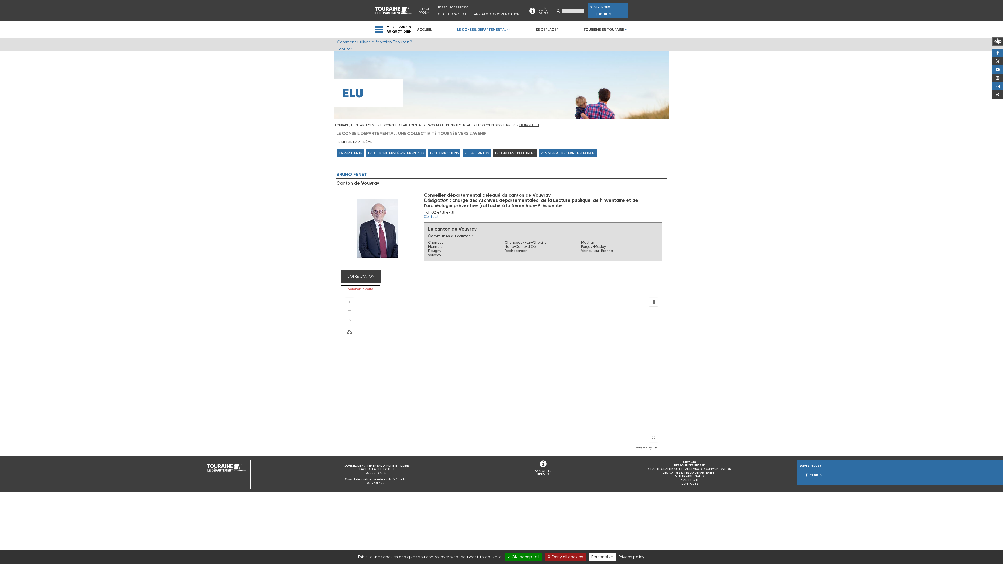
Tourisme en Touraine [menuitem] (604, 29)
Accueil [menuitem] (424, 29)
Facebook (997, 53)
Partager (997, 94)
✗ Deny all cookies (565, 556)
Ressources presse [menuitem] (453, 7)
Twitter (997, 61)
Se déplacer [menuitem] (547, 29)
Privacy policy (631, 557)
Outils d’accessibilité (997, 41)
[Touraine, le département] (394, 12)
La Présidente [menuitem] (350, 153)
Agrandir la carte (360, 289)
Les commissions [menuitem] (444, 153)
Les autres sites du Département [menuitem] (689, 472)
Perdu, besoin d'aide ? (997, 86)
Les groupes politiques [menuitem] (515, 153)
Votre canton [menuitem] (476, 153)
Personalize (602, 556)
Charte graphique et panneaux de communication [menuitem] (478, 14)
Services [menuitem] (689, 461)
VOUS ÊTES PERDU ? (543, 472)
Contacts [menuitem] (689, 483)
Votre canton (360, 276)
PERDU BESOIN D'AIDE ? (543, 11)
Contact (431, 216)
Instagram (997, 78)
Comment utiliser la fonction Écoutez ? (374, 41)
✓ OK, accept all (523, 556)
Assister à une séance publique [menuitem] (568, 153)
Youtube (997, 69)
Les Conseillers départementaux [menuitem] (396, 153)
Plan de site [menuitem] (689, 480)
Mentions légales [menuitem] (689, 476)
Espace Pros (424, 10)
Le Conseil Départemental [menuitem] (481, 29)
